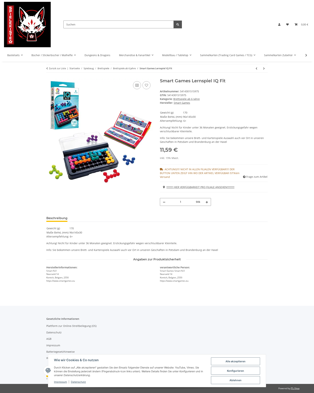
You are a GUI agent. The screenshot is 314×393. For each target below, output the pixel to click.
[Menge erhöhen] (207, 202)
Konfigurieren (235, 370)
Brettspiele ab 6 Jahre (186, 99)
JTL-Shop (295, 388)
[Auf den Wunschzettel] (146, 85)
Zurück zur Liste (57, 68)
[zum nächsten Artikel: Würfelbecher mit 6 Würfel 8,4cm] (264, 68)
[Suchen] (178, 24)
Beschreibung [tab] (56, 218)
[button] (279, 24)
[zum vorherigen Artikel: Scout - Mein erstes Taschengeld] (256, 68)
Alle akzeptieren (235, 361)
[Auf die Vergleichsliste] (137, 85)
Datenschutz (78, 381)
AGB (48, 338)
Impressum (60, 381)
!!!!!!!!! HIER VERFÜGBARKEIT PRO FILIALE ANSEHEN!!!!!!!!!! (200, 187)
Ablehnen (235, 380)
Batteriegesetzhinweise (60, 351)
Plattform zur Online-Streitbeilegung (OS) (71, 326)
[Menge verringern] (164, 202)
